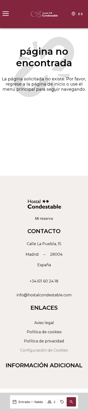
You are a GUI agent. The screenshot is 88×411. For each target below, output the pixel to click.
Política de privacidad (44, 341)
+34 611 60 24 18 (44, 281)
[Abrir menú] (5, 13)
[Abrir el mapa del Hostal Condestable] (44, 254)
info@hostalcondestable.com (44, 295)
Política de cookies (44, 332)
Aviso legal (44, 323)
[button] (71, 402)
